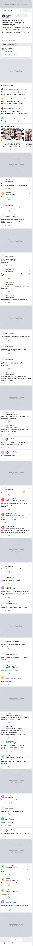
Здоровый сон (12, 577)
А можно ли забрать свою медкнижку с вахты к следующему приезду (14, 113)
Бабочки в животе (14, 715)
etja (5, 108)
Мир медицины (15, 89)
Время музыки (13, 743)
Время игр (12, 589)
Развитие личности (15, 678)
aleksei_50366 (7, 89)
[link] (12, 140)
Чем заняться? (13, 427)
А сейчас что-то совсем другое (17, 515)
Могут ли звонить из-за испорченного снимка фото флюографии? (12, 104)
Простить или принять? (15, 641)
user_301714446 (8, 118)
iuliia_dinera (7, 98)
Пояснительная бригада (16, 500)
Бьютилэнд (12, 17)
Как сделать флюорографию (12, 121)
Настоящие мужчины (15, 728)
